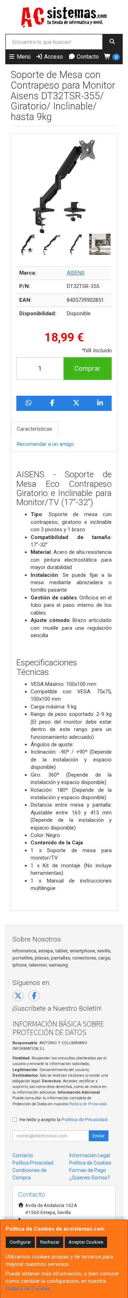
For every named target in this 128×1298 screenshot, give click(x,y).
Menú (23, 56)
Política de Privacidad (88, 1104)
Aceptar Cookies (86, 1242)
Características (34, 429)
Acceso (53, 56)
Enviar (98, 1135)
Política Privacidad (32, 1163)
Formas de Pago (87, 1170)
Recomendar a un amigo (45, 444)
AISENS (76, 273)
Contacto (87, 56)
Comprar (87, 368)
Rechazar (49, 1242)
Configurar (20, 1242)
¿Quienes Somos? (89, 1177)
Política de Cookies (28, 1289)
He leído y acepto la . (64, 1119)
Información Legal (89, 1155)
